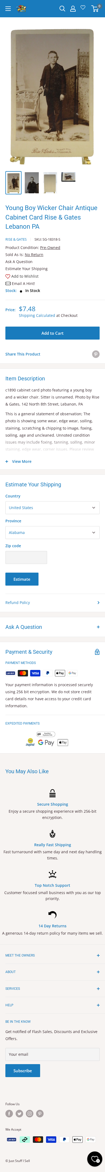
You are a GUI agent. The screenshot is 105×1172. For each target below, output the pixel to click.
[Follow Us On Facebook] (9, 1113)
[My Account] (73, 9)
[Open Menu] (8, 8)
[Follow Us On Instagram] (29, 1113)
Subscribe (22, 1070)
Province (13, 520)
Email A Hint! (23, 283)
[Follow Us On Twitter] (19, 1113)
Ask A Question (19, 261)
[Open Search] (62, 9)
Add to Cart (52, 333)
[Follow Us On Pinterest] (40, 1113)
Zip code (13, 545)
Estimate (21, 579)
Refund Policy (17, 602)
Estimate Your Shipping (26, 268)
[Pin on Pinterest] (96, 354)
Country (12, 496)
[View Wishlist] (83, 9)
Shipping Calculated (37, 315)
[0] (95, 8)
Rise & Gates (16, 239)
